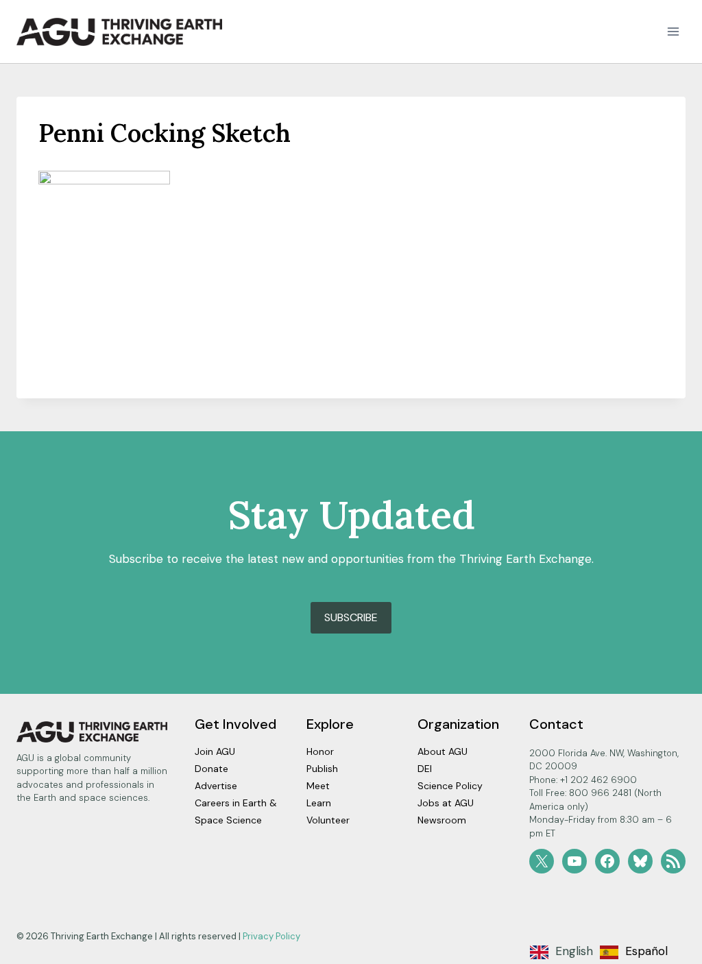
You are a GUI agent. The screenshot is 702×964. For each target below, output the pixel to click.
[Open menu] (673, 32)
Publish (322, 768)
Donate (211, 768)
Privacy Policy (271, 936)
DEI (424, 768)
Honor (320, 751)
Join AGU (215, 751)
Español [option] (646, 951)
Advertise (216, 786)
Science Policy (450, 786)
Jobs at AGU (445, 803)
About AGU (442, 751)
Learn (318, 803)
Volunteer (328, 820)
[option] (634, 952)
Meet (318, 786)
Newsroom (441, 820)
